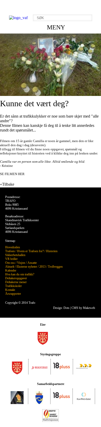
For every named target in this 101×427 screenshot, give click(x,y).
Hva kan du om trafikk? (19, 274)
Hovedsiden (12, 247)
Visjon (21, 263)
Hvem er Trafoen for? (30, 251)
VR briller (11, 259)
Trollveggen (55, 266)
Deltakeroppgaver (16, 278)
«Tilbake (7, 184)
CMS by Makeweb (83, 308)
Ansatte (32, 263)
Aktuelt (9, 266)
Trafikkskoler (13, 286)
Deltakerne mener (16, 282)
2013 (42, 266)
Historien (51, 251)
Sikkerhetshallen (15, 255)
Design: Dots (61, 308)
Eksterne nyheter (27, 266)
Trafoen (10, 251)
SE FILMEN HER (12, 174)
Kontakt (10, 290)
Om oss (10, 263)
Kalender (10, 270)
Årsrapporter (13, 293)
